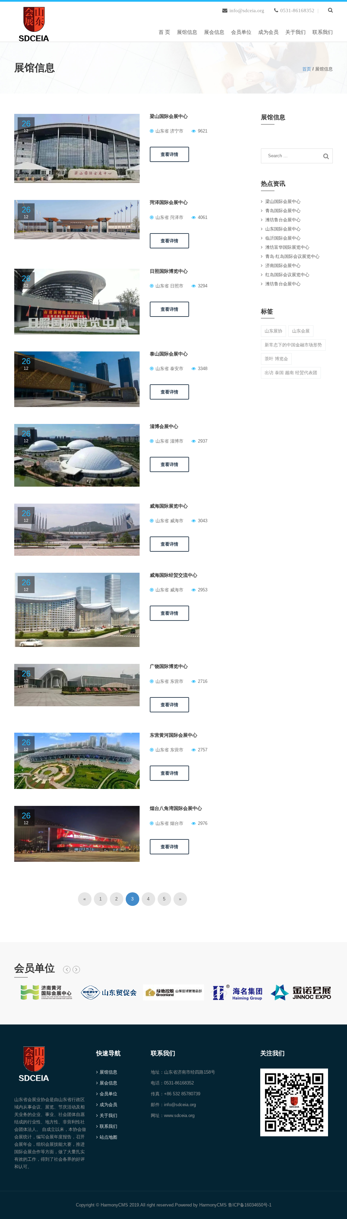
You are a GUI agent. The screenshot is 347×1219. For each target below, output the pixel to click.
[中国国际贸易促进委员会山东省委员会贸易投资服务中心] (109, 992)
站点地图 (108, 1137)
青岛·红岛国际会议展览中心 (292, 256)
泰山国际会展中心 (169, 354)
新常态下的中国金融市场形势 (293, 344)
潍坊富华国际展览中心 (287, 247)
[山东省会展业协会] (34, 22)
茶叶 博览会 (276, 358)
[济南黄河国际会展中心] (46, 992)
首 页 (164, 32)
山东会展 (301, 330)
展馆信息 (187, 32)
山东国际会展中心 (283, 228)
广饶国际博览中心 (169, 666)
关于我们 (295, 32)
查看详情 (169, 154)
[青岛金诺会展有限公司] (300, 992)
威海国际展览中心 (169, 506)
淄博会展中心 (164, 426)
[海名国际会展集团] (237, 992)
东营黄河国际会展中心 (173, 735)
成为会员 (268, 32)
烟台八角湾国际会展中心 (176, 808)
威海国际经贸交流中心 (173, 575)
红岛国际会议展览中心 (287, 274)
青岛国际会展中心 (283, 210)
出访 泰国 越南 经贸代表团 (291, 372)
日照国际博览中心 (169, 271)
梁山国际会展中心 (169, 116)
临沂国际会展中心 (283, 238)
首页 (306, 69)
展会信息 (214, 32)
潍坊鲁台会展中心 (283, 219)
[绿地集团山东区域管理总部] (173, 992)
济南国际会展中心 (283, 265)
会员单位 (241, 32)
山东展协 (273, 330)
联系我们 (322, 32)
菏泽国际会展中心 (169, 202)
